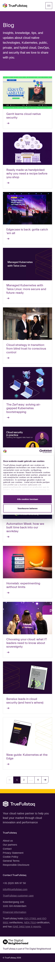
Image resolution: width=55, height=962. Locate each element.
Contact (7, 848)
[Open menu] (48, 5)
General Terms (11, 860)
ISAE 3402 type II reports (27, 926)
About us (8, 840)
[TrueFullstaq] (15, 5)
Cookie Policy (10, 856)
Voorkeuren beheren (27, 508)
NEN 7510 (30, 922)
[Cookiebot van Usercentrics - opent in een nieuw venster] (39, 451)
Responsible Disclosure (16, 864)
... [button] (31, 780)
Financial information (14, 912)
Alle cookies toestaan (27, 499)
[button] (45, 779)
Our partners (10, 844)
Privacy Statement (13, 852)
